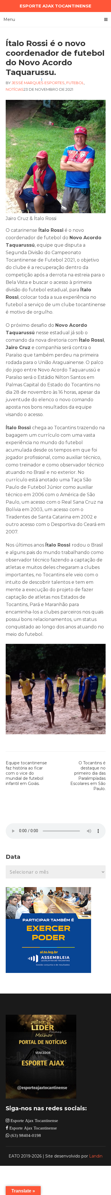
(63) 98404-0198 (25, 1135)
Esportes (54, 82)
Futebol (75, 82)
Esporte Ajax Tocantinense (33, 1120)
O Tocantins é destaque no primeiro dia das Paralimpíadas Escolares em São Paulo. (87, 775)
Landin (95, 1156)
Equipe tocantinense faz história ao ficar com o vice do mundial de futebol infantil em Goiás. (26, 773)
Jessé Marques (28, 82)
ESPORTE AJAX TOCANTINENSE (55, 6)
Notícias (15, 89)
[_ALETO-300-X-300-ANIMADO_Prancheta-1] (48, 971)
